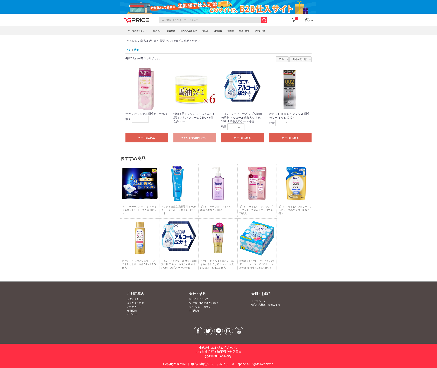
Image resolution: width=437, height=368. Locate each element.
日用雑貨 (218, 31)
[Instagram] (228, 331)
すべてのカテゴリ (136, 31)
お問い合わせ (134, 299)
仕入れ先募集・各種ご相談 (265, 304)
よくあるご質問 (135, 303)
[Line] (218, 331)
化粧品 (205, 31)
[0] (294, 20)
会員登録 (171, 31)
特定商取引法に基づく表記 (203, 303)
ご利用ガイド (134, 306)
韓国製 (231, 31)
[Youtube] (239, 331)
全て (128, 49)
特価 (136, 49)
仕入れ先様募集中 (188, 31)
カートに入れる (146, 137)
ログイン (157, 31)
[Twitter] (208, 331)
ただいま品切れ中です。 (194, 137)
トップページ (258, 301)
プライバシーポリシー (201, 306)
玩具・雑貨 (244, 31)
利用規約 (194, 310)
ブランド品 (260, 31)
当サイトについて (198, 299)
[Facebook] (198, 331)
